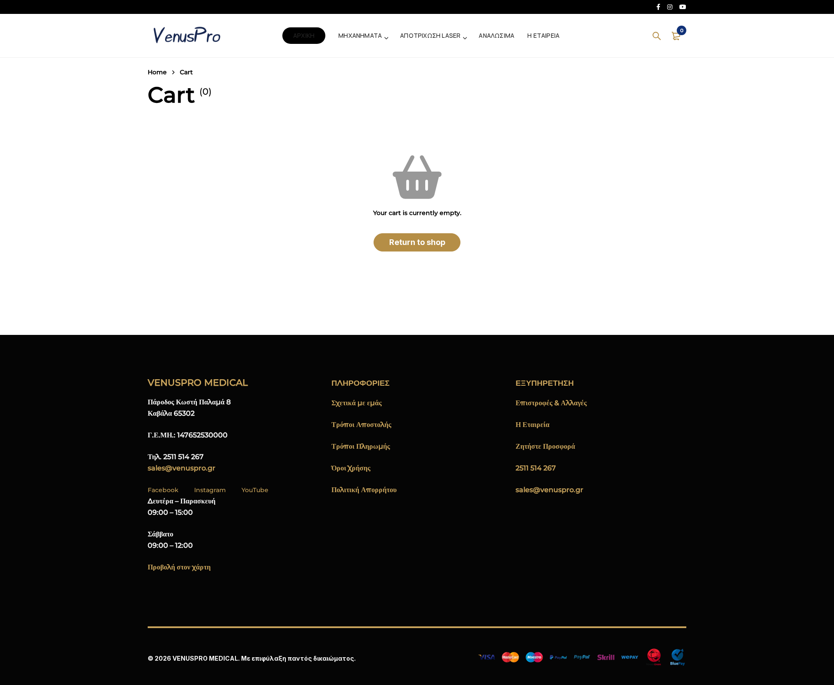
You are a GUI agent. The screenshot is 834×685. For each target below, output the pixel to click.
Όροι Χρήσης (351, 468)
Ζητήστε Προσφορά (545, 446)
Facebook (163, 490)
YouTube (255, 490)
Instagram (210, 490)
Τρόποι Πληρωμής (360, 446)
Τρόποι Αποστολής (361, 424)
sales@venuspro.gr (181, 468)
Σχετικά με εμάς (356, 403)
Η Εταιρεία (532, 424)
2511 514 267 (536, 468)
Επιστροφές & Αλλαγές (551, 403)
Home (157, 72)
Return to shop (417, 242)
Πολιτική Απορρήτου (364, 490)
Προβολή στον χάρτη (179, 567)
